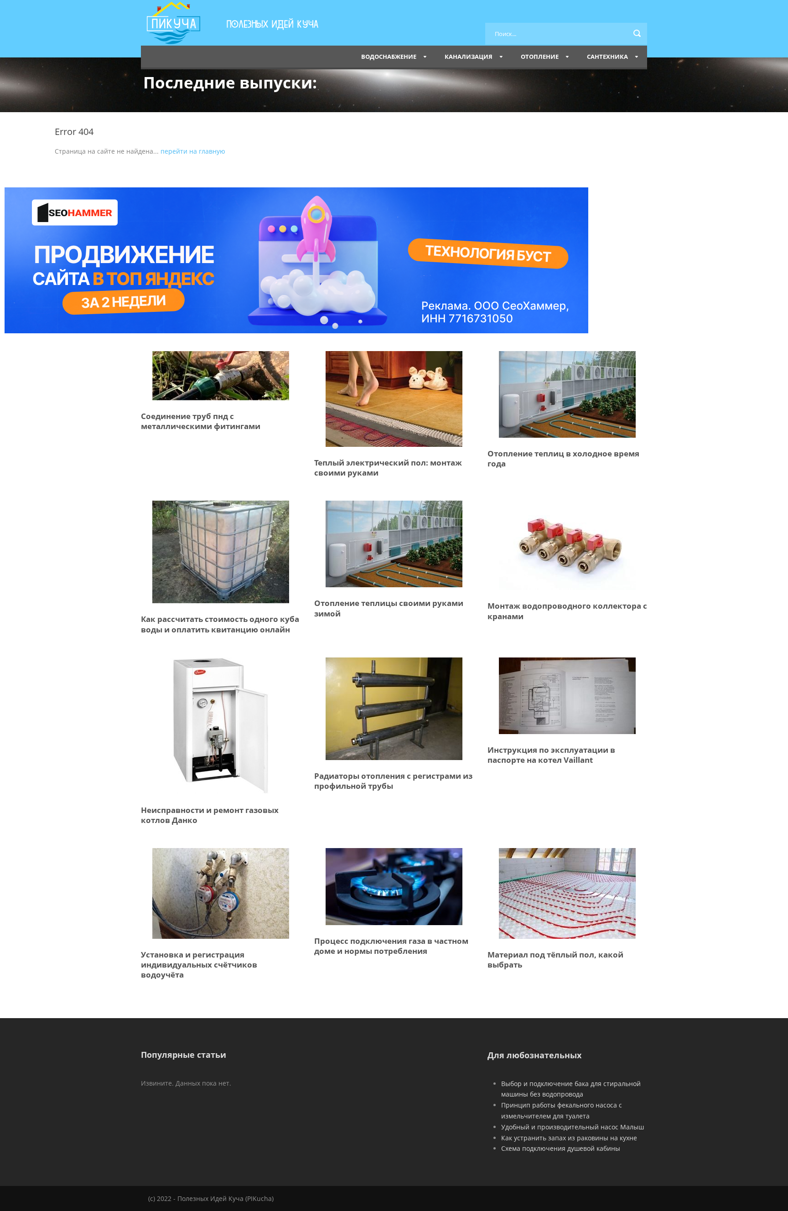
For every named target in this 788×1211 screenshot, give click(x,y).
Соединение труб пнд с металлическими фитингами (200, 421)
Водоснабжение (388, 56)
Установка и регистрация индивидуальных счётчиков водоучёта (199, 964)
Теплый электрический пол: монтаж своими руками (388, 467)
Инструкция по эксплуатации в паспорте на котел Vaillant (551, 755)
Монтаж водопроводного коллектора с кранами (567, 610)
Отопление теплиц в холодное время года (563, 458)
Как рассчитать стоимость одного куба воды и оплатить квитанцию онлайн (220, 624)
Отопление (540, 56)
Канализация (469, 56)
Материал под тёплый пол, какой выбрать (555, 959)
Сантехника (607, 56)
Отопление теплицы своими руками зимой (388, 608)
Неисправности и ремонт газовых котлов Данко (210, 815)
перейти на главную (193, 151)
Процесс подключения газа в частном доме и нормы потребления (391, 946)
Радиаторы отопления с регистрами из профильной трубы (393, 781)
